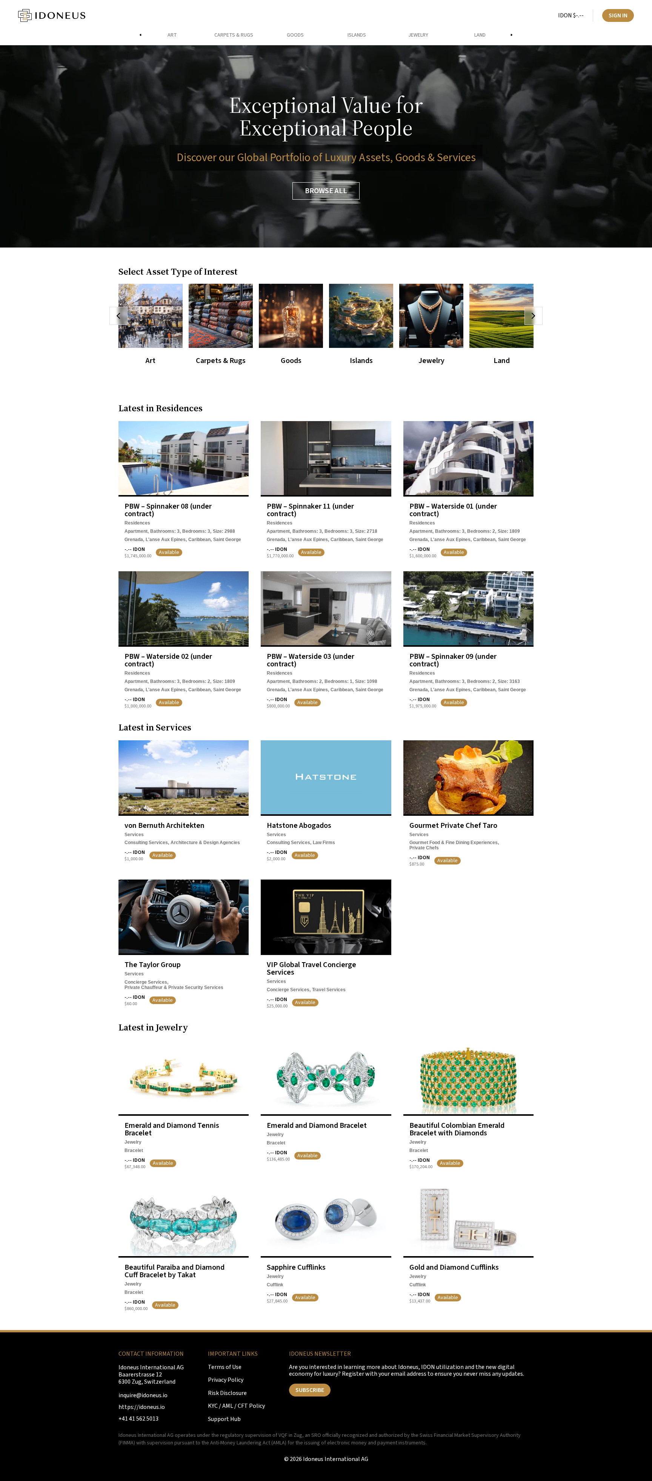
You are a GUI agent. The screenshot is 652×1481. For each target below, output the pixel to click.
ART (172, 35)
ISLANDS (357, 35)
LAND (480, 35)
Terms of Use (224, 1367)
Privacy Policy (225, 1380)
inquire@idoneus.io (143, 1395)
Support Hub (224, 1419)
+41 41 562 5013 (138, 1419)
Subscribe (309, 1390)
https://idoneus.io (141, 1407)
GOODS (295, 35)
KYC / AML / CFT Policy (236, 1406)
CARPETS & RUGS (233, 35)
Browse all (326, 191)
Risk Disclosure (227, 1393)
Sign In (618, 15)
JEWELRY (418, 35)
